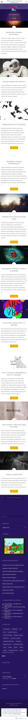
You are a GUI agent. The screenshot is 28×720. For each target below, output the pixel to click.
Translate (14, 678)
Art (20, 629)
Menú (14, 18)
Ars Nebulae (6, 629)
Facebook (6, 662)
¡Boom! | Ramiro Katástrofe (9, 574)
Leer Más (14, 147)
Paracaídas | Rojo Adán (8, 590)
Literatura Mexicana (8, 641)
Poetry (21, 650)
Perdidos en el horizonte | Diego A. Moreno (13, 565)
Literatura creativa (15, 638)
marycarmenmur (8, 604)
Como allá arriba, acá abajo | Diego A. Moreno (13, 580)
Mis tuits (4, 688)
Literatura (5, 638)
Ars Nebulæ (14, 15)
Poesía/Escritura (13, 650)
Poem (4, 647)
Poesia (15, 647)
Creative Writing (7, 635)
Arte (4, 632)
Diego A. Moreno (18, 635)
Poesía (5, 650)
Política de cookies (17, 713)
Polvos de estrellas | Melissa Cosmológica (12, 571)
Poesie (21, 647)
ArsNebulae (15, 629)
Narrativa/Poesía (18, 644)
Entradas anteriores (14, 497)
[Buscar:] (14, 516)
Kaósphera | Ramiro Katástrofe (10, 568)
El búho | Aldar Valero (7, 583)
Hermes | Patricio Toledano (9, 577)
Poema (10, 647)
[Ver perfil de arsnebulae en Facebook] (3, 656)
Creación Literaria (12, 632)
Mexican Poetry (7, 644)
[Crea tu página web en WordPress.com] (14, 1)
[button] (10, 549)
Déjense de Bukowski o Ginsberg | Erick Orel (13, 587)
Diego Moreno (8, 607)
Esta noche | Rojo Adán (8, 593)
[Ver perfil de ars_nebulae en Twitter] (4, 656)
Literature (18, 641)
